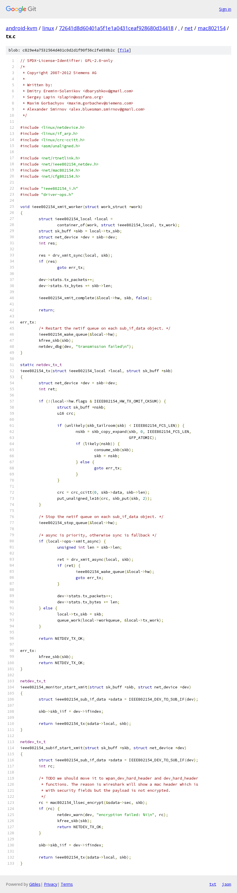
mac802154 (211, 28)
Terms (67, 884)
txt (212, 884)
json (226, 884)
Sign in (225, 9)
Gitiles (34, 884)
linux (48, 28)
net (188, 28)
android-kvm (21, 28)
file (124, 50)
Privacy (50, 884)
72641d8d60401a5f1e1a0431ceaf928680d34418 (116, 28)
